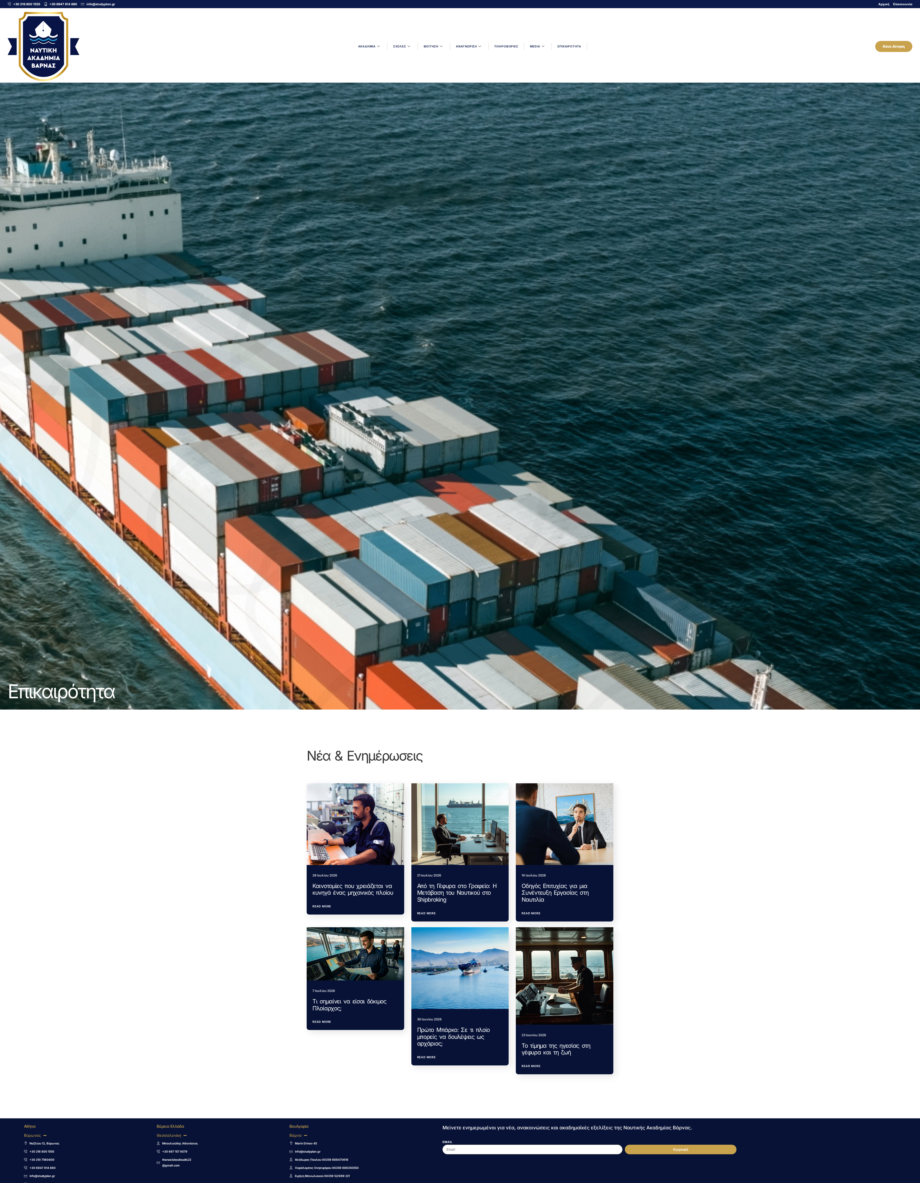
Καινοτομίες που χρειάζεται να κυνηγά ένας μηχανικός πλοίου (352, 889)
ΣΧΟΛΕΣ (399, 46)
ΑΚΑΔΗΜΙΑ (367, 46)
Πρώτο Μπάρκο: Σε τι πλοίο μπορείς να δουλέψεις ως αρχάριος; (453, 1036)
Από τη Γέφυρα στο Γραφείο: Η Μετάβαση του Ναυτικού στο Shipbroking (457, 892)
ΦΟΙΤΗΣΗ (431, 46)
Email (448, 1142)
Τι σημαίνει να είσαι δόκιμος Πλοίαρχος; (349, 1005)
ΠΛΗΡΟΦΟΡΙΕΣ (506, 46)
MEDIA (535, 46)
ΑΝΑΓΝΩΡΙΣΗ (466, 46)
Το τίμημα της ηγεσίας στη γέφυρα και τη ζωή (556, 1049)
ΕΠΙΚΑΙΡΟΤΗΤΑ (569, 46)
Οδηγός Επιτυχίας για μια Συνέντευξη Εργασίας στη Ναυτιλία (555, 892)
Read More (321, 906)
